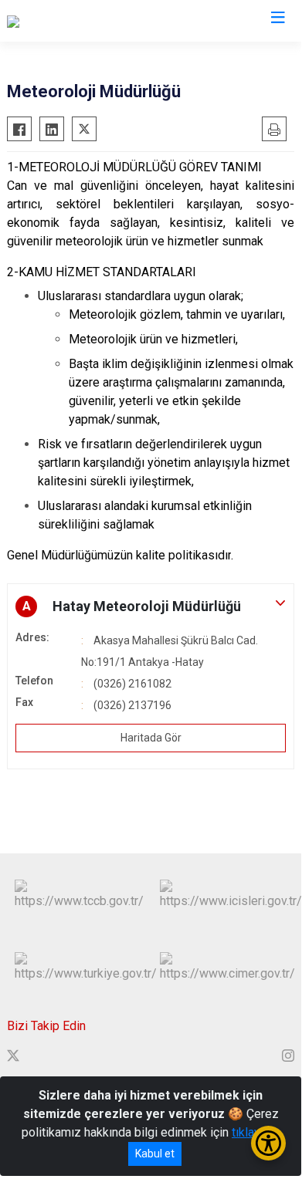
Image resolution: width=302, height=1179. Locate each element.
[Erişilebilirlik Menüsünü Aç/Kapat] (268, 1143)
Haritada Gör (151, 737)
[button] (150, 606)
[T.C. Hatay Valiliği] (52, 21)
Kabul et (155, 1153)
